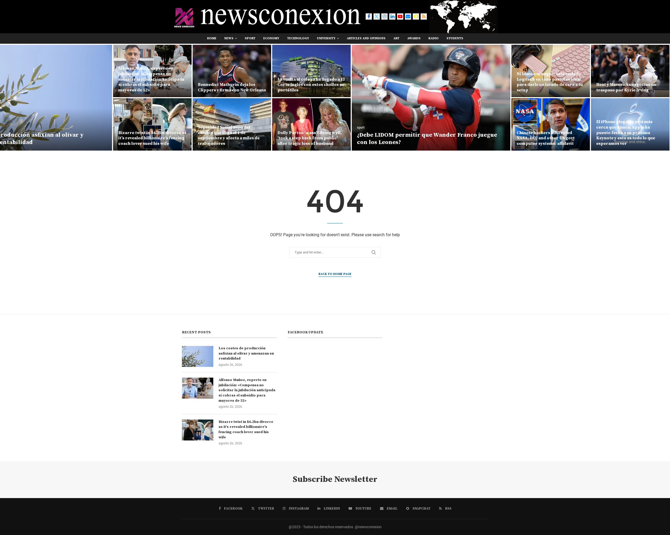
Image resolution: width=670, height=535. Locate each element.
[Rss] (424, 16)
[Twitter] (376, 16)
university (326, 38)
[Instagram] (384, 16)
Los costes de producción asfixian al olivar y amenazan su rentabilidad (246, 353)
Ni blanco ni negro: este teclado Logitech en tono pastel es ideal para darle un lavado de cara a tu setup (550, 82)
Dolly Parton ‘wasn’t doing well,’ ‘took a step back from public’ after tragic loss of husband (309, 138)
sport (250, 38)
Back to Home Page (335, 274)
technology (298, 38)
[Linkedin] (392, 16)
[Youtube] (400, 16)
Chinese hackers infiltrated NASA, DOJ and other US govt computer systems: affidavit (546, 138)
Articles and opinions (366, 38)
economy (271, 38)
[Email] (408, 16)
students (454, 38)
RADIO (433, 38)
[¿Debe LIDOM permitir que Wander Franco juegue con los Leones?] (431, 98)
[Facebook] (369, 16)
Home (211, 38)
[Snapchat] (416, 16)
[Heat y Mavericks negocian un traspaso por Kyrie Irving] (630, 71)
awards (414, 38)
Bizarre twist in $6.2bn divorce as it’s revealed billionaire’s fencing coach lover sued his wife (152, 138)
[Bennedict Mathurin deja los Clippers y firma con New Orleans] (232, 71)
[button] (9, 97)
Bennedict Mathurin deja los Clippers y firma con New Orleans (232, 87)
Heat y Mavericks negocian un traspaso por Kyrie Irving (626, 87)
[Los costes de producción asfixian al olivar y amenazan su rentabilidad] (197, 356)
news (228, 38)
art (396, 38)
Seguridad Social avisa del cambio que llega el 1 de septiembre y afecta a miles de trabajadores (229, 135)
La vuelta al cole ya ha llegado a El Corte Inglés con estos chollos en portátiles (311, 85)
